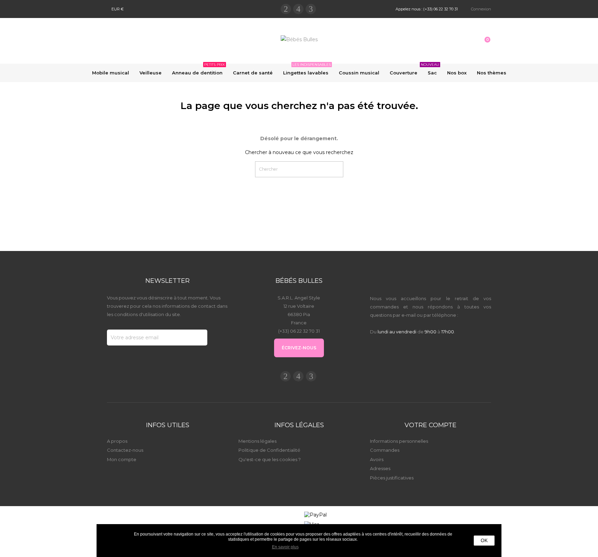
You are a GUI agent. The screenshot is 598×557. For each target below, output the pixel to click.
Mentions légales (257, 441)
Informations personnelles (399, 441)
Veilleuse (150, 72)
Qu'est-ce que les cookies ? (269, 459)
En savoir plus (285, 547)
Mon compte (121, 459)
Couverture (403, 72)
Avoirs (376, 459)
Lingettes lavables (307, 69)
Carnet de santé (253, 72)
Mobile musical (110, 72)
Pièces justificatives (392, 477)
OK (484, 540)
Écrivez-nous (299, 347)
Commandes (384, 450)
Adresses (380, 468)
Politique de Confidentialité (269, 450)
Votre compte (430, 425)
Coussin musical (359, 72)
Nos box (456, 72)
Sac (431, 69)
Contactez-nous (125, 450)
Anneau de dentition (198, 69)
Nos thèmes (491, 72)
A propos (117, 441)
